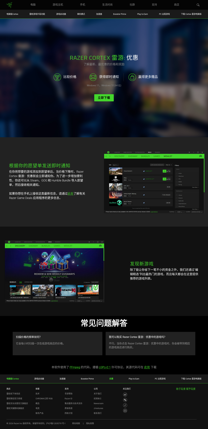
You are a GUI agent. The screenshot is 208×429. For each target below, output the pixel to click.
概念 (37, 403)
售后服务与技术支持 (73, 403)
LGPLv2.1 (105, 367)
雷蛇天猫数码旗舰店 (15, 408)
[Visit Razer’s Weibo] (125, 394)
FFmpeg (75, 367)
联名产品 (39, 413)
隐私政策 (90, 423)
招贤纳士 (98, 398)
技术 (37, 394)
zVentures (98, 408)
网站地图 (76, 423)
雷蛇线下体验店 (13, 394)
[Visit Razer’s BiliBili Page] (125, 410)
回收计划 (68, 413)
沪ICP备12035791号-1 (56, 423)
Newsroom (99, 403)
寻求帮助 (68, 394)
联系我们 (98, 413)
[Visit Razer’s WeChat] (125, 400)
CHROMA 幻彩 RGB (44, 398)
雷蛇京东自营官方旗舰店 (17, 403)
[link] (9, 5)
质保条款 (68, 408)
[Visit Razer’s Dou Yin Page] (125, 405)
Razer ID (68, 398)
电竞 (37, 408)
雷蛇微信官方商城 (14, 398)
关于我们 (98, 394)
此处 (70, 193)
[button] (198, 5)
